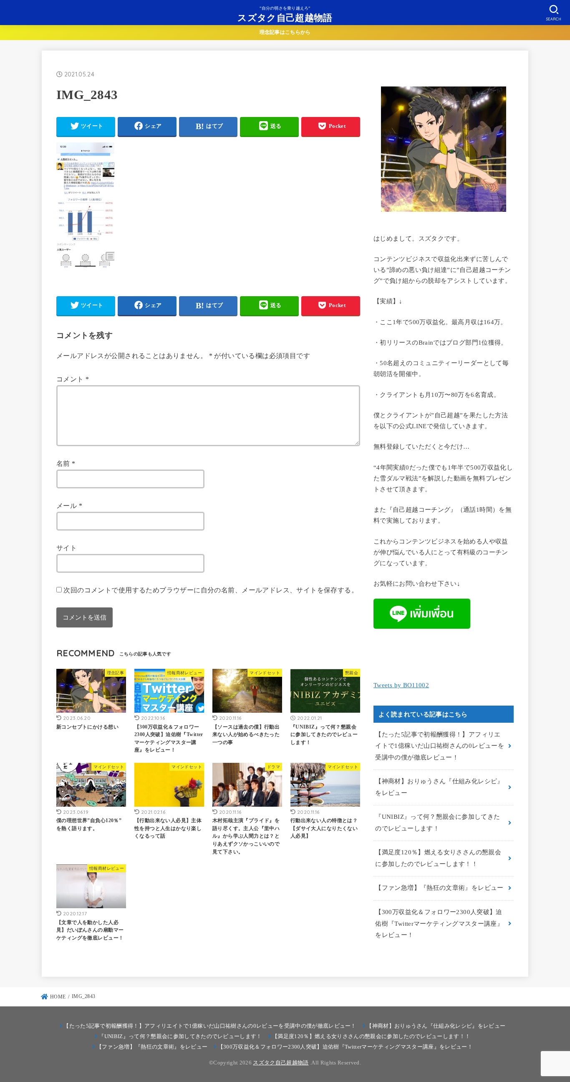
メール (69, 506)
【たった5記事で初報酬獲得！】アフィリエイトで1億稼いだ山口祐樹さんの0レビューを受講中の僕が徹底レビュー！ (439, 746)
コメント (72, 379)
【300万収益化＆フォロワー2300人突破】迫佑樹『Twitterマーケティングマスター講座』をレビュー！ (439, 923)
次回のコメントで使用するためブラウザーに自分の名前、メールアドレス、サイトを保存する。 (210, 590)
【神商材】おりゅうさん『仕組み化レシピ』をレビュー (439, 787)
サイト (66, 548)
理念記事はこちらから (285, 32)
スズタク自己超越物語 (284, 17)
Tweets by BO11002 (401, 685)
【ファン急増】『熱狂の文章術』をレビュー (439, 887)
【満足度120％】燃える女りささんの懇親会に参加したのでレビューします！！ (438, 858)
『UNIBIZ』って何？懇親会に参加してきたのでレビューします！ (437, 822)
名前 (66, 463)
